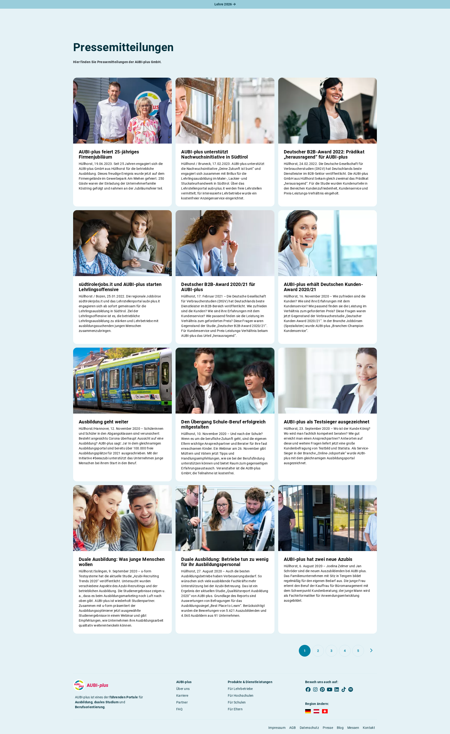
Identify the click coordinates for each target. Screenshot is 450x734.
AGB (292, 728)
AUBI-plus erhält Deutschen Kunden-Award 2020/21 (323, 286)
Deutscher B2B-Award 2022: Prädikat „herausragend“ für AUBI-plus (324, 154)
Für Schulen (237, 702)
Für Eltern (235, 709)
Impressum (276, 728)
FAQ (179, 709)
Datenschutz (309, 728)
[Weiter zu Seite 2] (371, 650)
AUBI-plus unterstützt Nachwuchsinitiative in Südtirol (214, 154)
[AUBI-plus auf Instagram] (315, 690)
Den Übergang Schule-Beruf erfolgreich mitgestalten (223, 424)
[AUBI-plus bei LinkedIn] (337, 690)
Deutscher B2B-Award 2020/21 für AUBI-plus (218, 286)
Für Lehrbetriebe (240, 689)
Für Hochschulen (241, 695)
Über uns (183, 689)
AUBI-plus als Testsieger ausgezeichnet (326, 422)
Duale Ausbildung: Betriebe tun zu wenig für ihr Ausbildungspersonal (224, 561)
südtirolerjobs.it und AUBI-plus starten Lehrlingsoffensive (120, 286)
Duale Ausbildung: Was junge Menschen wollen (122, 561)
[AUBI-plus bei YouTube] (329, 690)
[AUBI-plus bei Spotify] (351, 690)
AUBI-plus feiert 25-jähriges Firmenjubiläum (109, 154)
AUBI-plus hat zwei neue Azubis (318, 559)
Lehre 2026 (223, 4)
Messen (353, 728)
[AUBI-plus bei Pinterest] (322, 690)
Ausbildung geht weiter (103, 422)
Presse (328, 728)
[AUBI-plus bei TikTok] (344, 690)
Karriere (182, 695)
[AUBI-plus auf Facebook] (308, 690)
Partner (182, 702)
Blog (340, 728)
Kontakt (369, 728)
